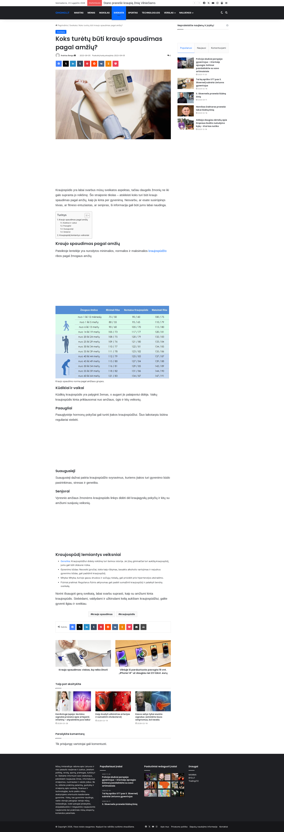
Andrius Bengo (67, 55)
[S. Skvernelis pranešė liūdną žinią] (186, 97)
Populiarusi (186, 48)
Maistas (78, 12)
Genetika (65, 561)
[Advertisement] (113, 165)
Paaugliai (67, 226)
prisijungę (66, 744)
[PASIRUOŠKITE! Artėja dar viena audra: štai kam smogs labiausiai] (164, 793)
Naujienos (185, 12)
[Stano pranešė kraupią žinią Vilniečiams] (164, 776)
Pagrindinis (62, 25)
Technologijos (151, 12)
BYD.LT (192, 778)
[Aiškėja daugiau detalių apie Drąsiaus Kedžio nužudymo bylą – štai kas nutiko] (186, 124)
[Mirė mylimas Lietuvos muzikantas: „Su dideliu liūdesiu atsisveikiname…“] (178, 776)
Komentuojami (218, 48)
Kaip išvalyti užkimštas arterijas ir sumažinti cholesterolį (112, 715)
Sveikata (119, 12)
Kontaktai (223, 826)
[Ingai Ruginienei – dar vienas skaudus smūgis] (150, 785)
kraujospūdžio (158, 251)
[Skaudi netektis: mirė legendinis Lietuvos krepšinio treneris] (178, 793)
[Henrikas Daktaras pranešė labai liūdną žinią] (186, 110)
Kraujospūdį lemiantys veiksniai (74, 235)
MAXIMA (192, 775)
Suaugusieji (68, 229)
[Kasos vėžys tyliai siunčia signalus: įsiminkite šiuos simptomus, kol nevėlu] (153, 701)
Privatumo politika (179, 826)
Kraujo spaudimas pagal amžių (73, 219)
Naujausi (201, 48)
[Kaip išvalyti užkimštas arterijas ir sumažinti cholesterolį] (113, 701)
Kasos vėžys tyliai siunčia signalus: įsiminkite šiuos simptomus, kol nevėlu (148, 717)
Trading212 (194, 781)
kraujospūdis (127, 614)
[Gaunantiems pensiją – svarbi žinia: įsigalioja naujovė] (150, 793)
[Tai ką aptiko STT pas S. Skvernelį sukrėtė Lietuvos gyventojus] (186, 83)
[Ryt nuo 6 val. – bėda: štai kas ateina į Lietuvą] (164, 785)
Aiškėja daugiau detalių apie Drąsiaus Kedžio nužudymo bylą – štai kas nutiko (211, 123)
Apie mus (164, 826)
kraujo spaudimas (102, 614)
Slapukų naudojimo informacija (203, 826)
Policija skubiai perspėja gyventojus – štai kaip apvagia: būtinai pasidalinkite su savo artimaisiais (209, 65)
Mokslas (104, 12)
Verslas (169, 12)
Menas (91, 12)
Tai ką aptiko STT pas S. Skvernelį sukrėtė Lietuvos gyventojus (210, 82)
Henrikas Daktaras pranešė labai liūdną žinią (211, 108)
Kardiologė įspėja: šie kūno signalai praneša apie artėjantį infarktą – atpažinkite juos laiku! (72, 717)
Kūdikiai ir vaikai (70, 223)
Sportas (133, 12)
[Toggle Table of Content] (85, 215)
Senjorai (66, 232)
